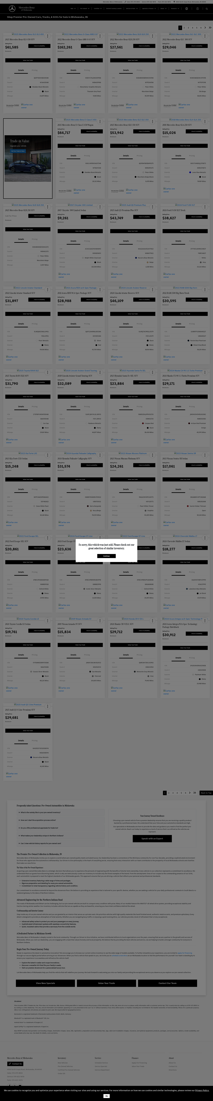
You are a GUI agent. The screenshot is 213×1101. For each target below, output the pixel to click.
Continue (106, 556)
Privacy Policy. (202, 1090)
